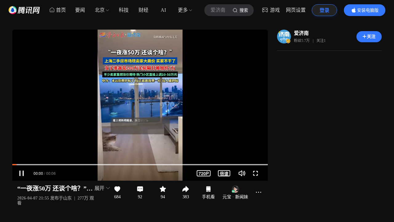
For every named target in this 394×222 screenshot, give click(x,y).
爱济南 (301, 33)
